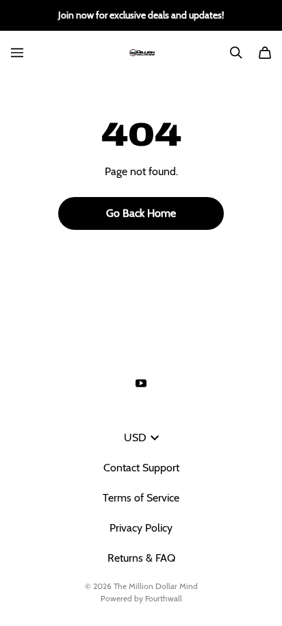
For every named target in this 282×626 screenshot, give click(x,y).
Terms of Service (141, 497)
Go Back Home (141, 213)
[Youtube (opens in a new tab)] (141, 383)
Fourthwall (163, 598)
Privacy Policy (141, 527)
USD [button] (135, 437)
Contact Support (141, 467)
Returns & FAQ (141, 557)
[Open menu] (17, 53)
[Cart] (265, 53)
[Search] (236, 53)
